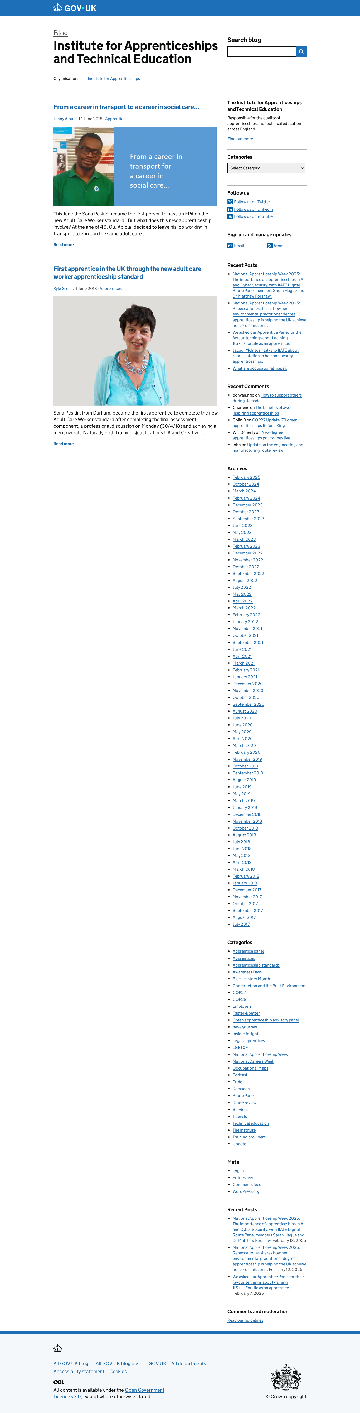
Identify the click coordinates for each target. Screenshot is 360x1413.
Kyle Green (63, 288)
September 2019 (248, 772)
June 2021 (242, 649)
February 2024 (246, 498)
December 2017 (247, 889)
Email (239, 245)
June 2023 (243, 525)
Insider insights (246, 1033)
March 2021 (244, 663)
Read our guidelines (245, 1320)
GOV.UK (157, 1363)
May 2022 (242, 594)
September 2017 (248, 910)
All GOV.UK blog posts (120, 1363)
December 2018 (247, 814)
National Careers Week (253, 1061)
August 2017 (244, 917)
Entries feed (243, 1177)
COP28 (239, 999)
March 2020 (244, 745)
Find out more (240, 138)
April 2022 (243, 601)
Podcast (240, 1074)
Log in (238, 1170)
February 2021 (246, 669)
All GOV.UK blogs (72, 1363)
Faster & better (246, 1013)
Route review (244, 1102)
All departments (188, 1363)
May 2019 (242, 793)
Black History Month (251, 978)
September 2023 (248, 518)
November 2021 (247, 628)
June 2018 (242, 848)
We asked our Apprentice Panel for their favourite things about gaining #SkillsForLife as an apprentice (268, 338)
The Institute (244, 1130)
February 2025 (246, 477)
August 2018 (244, 834)
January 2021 (245, 676)
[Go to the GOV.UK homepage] (74, 8)
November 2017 (247, 896)
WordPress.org (246, 1191)
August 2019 (244, 779)
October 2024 (246, 484)
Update (239, 1143)
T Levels (240, 1116)
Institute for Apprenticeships (114, 78)
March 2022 (244, 607)
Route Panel (244, 1095)
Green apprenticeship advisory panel (266, 1020)
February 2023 (246, 546)
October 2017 (245, 903)
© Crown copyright (286, 1396)
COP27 (239, 992)
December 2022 (248, 552)
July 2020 (242, 717)
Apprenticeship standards (256, 965)
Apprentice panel (248, 951)
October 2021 (245, 635)
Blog (60, 33)
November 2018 (247, 821)
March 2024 (244, 490)
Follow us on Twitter (252, 201)
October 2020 (246, 697)
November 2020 (248, 690)
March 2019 (244, 800)
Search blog (244, 40)
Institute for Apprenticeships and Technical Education (135, 52)
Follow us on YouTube (253, 216)
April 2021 (242, 656)
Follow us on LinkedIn (253, 209)
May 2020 (242, 731)
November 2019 (247, 759)
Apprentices (116, 118)
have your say (245, 1026)
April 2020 (243, 738)
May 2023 (242, 532)
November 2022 (248, 559)
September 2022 (248, 573)
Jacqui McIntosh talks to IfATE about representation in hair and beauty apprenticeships (266, 356)
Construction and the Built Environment (269, 985)
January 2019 (245, 807)
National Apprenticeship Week (260, 1054)
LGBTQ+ (240, 1047)
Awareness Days (247, 971)
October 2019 (245, 766)
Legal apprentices (249, 1040)
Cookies (118, 1371)
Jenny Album (65, 118)
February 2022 (246, 614)
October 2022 (246, 566)
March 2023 (244, 539)
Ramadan (241, 1088)
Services (240, 1109)
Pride (237, 1081)
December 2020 (248, 683)
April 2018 (242, 862)
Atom (279, 245)
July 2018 (241, 841)
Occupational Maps (250, 1068)
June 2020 (243, 724)
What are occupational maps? (259, 368)
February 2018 (246, 876)
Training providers (249, 1136)
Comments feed (247, 1184)
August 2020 (245, 711)
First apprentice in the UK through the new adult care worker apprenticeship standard (127, 272)
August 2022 (245, 580)
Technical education (251, 1123)
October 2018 (245, 828)
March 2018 (244, 869)
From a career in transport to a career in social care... (126, 107)
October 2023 (246, 511)
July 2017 (241, 924)
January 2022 (245, 621)
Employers (242, 1006)
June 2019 (242, 786)
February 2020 (246, 752)
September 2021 (248, 642)
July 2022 (242, 587)
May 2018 (242, 855)
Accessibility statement (78, 1371)
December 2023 (248, 504)
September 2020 (248, 704)
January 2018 (245, 883)
